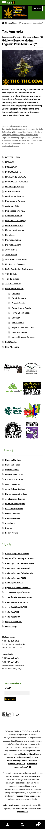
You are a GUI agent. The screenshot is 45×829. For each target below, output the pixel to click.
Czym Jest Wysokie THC (16, 607)
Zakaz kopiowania (11, 805)
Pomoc (8, 528)
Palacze (15, 140)
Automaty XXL (12, 206)
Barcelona (20, 129)
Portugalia (31, 140)
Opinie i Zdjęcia (12, 469)
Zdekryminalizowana (10, 146)
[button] (4, 3)
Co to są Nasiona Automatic (17, 568)
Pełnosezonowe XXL (15, 211)
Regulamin (10, 523)
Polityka (22, 140)
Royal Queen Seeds (21, 313)
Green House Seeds (21, 308)
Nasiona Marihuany (13, 460)
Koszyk (35, 822)
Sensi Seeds (18, 323)
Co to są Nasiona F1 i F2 (15, 578)
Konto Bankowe (12, 518)
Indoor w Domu (12, 191)
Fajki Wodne (11, 342)
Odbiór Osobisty (12, 513)
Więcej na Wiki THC (13, 621)
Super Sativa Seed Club (23, 327)
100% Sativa (11, 254)
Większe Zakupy (12, 484)
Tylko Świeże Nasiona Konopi (18, 597)
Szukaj (22, 824)
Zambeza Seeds (19, 332)
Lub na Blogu (11, 626)
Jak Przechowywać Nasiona (17, 592)
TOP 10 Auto (11, 274)
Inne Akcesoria (12, 347)
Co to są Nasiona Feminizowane (19, 563)
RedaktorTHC (37, 37)
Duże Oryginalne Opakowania (19, 269)
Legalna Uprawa (18, 135)
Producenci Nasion (14, 289)
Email (7, 688)
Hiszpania (17, 132)
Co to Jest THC (12, 612)
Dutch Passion (19, 298)
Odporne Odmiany (14, 225)
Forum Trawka (11, 533)
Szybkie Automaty (13, 216)
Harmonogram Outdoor (16, 494)
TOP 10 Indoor (12, 279)
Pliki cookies (21, 808)
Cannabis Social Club (34, 129)
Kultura (38, 132)
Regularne (10, 235)
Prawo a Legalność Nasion (17, 553)
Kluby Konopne (28, 132)
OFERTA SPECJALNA (14, 474)
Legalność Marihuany (10, 137)
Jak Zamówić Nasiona (15, 499)
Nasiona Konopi (12, 464)
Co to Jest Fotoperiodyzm (17, 602)
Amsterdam (10, 129)
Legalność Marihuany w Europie (19, 558)
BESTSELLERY (12, 157)
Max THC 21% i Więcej (15, 221)
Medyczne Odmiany (14, 230)
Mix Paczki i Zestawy (15, 264)
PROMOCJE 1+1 (13, 172)
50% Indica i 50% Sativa (16, 259)
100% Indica (11, 250)
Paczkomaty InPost (14, 508)
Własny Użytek (27, 143)
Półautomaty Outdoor (15, 201)
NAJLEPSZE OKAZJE (15, 177)
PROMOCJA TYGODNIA (16, 182)
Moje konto (7, 824)
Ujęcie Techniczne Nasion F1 (17, 587)
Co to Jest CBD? (12, 616)
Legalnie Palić (32, 135)
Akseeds (16, 293)
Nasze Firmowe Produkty (24, 337)
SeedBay (16, 318)
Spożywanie (16, 143)
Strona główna (11, 23)
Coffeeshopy (7, 132)
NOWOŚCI (10, 162)
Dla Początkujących (14, 186)
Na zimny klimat (27, 754)
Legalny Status (26, 137)
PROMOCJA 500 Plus (14, 479)
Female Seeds (18, 303)
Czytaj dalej (23, 115)
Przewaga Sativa (13, 245)
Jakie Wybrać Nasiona (15, 489)
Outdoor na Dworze (14, 196)
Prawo (24, 126)
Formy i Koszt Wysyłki (15, 503)
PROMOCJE (11, 167)
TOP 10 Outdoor (12, 284)
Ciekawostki (15, 126)
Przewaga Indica (13, 240)
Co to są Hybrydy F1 (14, 582)
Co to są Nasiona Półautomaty (19, 573)
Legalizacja (6, 135)
